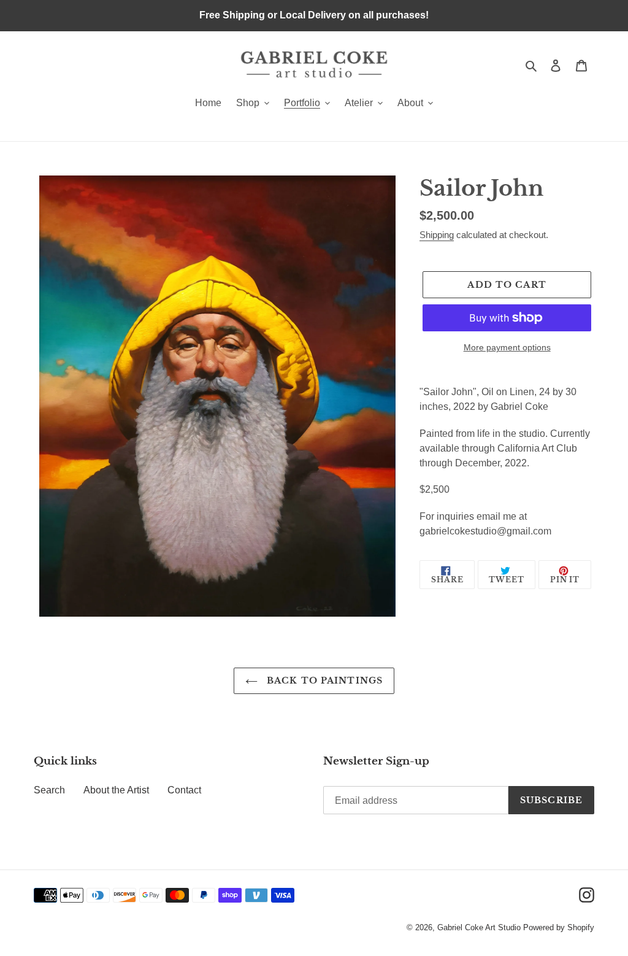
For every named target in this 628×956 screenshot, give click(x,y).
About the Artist (116, 790)
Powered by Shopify (558, 927)
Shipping (436, 234)
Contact (184, 790)
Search (49, 790)
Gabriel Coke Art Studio (479, 927)
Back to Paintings (323, 680)
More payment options (507, 347)
